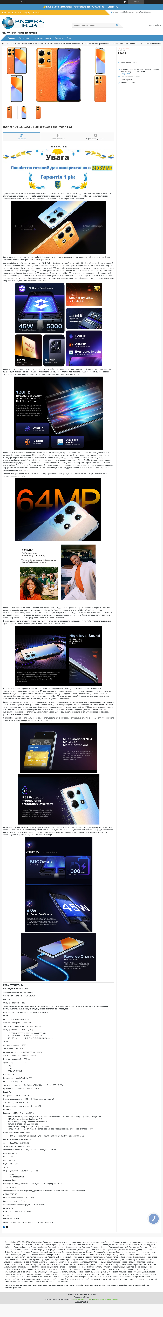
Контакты (59, 38)
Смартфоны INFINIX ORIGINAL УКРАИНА (110, 43)
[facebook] (4, 1227)
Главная (11, 38)
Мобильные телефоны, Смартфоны (75, 43)
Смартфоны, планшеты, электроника (35, 38)
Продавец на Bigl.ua (81, 1297)
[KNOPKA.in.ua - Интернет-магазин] (23, 22)
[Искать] (117, 25)
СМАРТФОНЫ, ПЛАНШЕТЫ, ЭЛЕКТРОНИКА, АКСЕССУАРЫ (34, 43)
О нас (69, 38)
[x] (7, 1227)
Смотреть (113, 6)
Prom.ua (93, 1295)
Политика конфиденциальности (105, 1299)
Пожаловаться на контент (82, 1299)
